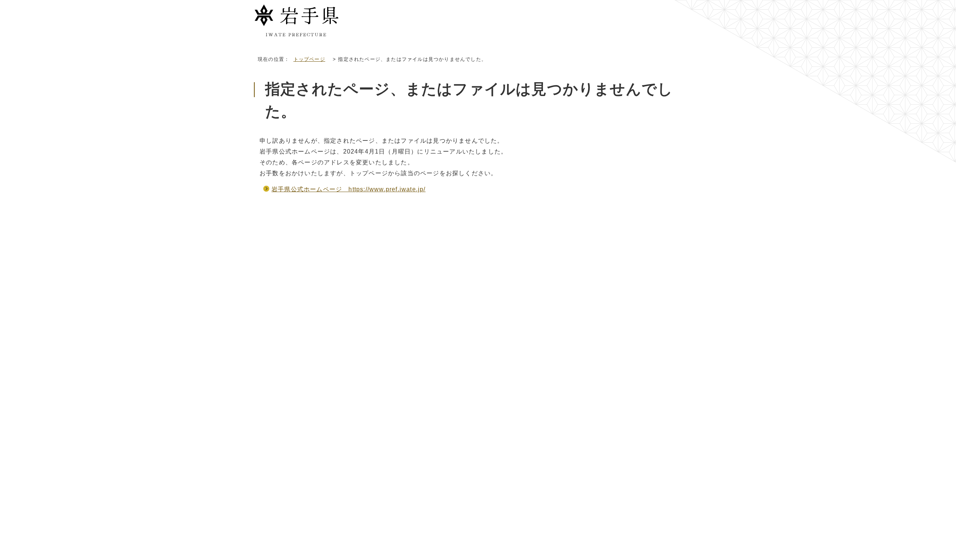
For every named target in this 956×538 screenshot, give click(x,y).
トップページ (309, 59)
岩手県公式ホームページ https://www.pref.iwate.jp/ (348, 189)
